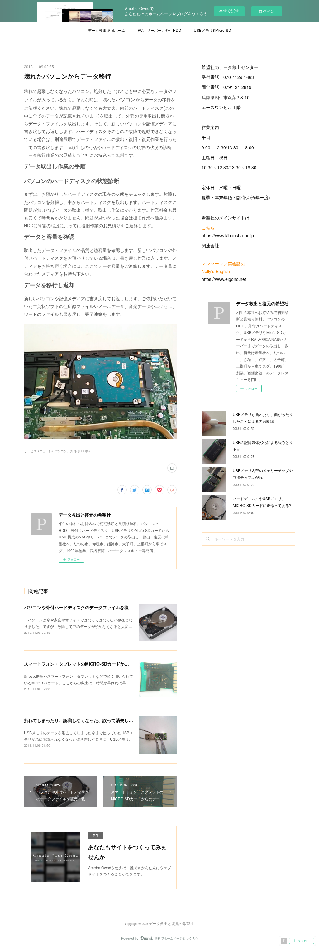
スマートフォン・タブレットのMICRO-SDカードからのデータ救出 (89, 664)
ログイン (267, 11)
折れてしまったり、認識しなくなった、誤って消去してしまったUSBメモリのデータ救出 (111, 720)
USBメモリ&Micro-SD (212, 30)
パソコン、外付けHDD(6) (72, 451)
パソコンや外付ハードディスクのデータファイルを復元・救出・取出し (94, 607)
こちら (208, 227)
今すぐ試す (229, 11)
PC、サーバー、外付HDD (159, 30)
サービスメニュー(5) (38, 451)
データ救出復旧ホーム (106, 30)
